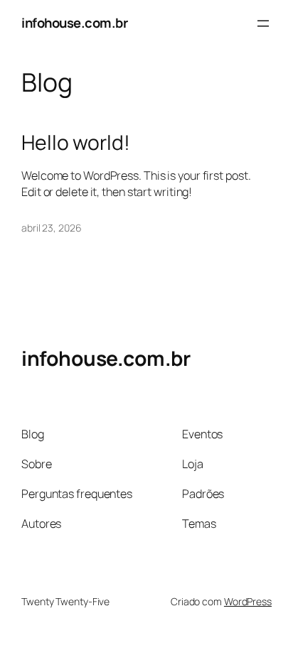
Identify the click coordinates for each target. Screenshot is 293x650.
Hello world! (75, 142)
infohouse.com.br (74, 22)
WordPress (248, 601)
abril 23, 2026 (51, 227)
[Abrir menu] (263, 23)
